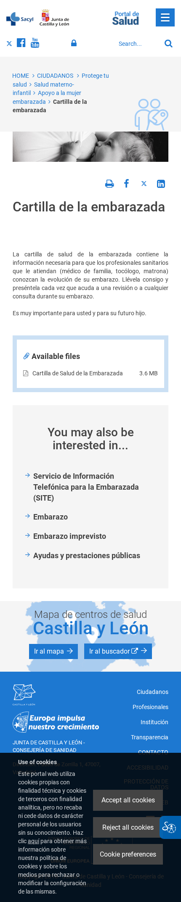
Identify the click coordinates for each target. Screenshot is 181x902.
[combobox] (137, 44)
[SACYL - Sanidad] (19, 18)
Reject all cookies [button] (128, 827)
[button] (53, 651)
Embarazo (50, 516)
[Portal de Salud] (125, 17)
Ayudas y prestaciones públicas (86, 555)
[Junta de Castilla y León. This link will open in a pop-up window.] (54, 18)
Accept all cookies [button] (128, 800)
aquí (33, 841)
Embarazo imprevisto (69, 536)
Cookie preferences (128, 854)
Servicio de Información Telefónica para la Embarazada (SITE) (86, 487)
